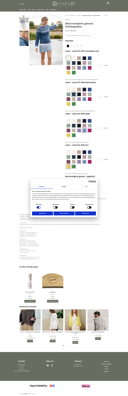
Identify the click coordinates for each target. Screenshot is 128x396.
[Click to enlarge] (32, 62)
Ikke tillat (42, 213)
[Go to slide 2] (64, 345)
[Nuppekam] (52, 280)
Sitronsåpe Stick (30, 292)
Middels (100, 198)
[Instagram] (52, 365)
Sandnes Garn (52, 336)
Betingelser (106, 361)
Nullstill (106, 65)
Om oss (106, 368)
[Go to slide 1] (63, 345)
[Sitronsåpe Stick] (30, 280)
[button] (30, 301)
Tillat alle (85, 213)
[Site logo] (64, 3)
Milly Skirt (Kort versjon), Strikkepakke (53, 332)
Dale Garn (67, 19)
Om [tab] (86, 186)
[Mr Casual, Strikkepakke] (98, 320)
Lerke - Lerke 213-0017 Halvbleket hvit (82, 51)
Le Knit (30, 336)
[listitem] (68, 58)
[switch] (55, 207)
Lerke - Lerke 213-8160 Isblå (77, 114)
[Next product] (108, 15)
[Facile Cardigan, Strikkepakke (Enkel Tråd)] (75, 320)
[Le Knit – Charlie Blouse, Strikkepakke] (30, 320)
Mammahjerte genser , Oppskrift (80, 176)
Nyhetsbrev (106, 371)
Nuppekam (53, 292)
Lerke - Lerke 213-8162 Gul (76, 145)
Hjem (66, 15)
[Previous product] (104, 15)
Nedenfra (104, 198)
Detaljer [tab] (64, 186)
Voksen (78, 15)
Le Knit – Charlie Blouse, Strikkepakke (30, 332)
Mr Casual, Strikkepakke (97, 332)
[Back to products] (106, 15)
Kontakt (106, 366)
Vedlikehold (52, 294)
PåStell (30, 296)
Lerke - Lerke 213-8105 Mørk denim (80, 82)
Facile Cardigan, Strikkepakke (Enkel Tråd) (75, 332)
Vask (30, 294)
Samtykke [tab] (41, 186)
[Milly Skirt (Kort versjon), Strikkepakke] (52, 320)
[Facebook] (48, 365)
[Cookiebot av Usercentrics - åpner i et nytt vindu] (89, 182)
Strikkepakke (72, 15)
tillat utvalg (64, 213)
